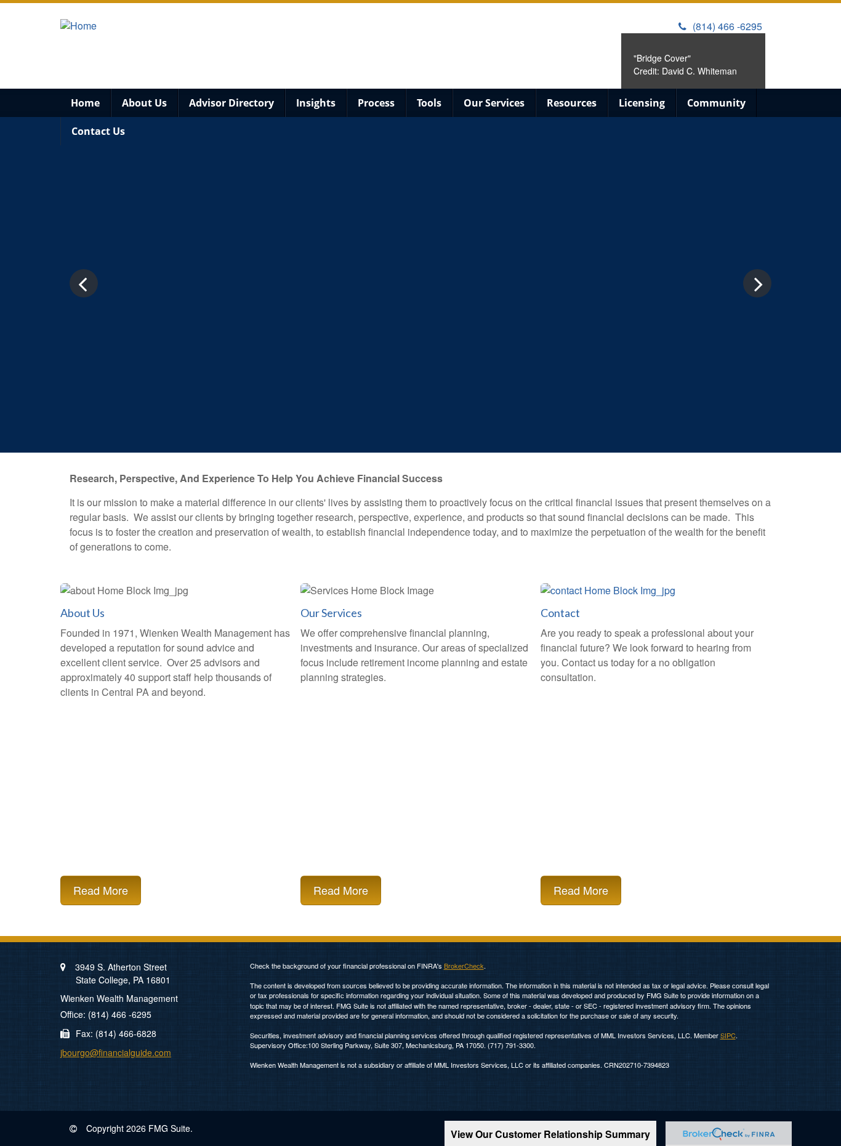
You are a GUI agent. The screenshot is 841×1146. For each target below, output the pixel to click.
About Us (82, 612)
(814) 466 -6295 (727, 26)
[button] (144, 103)
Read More (100, 890)
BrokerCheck (464, 965)
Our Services (331, 612)
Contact (560, 612)
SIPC (728, 1035)
